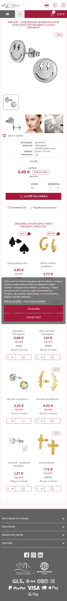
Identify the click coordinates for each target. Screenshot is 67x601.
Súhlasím (34, 309)
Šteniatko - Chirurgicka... (19, 333)
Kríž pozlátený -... (48, 462)
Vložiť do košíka (35, 196)
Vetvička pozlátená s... (48, 399)
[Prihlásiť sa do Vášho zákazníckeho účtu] (63, 5)
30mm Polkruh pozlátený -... (48, 265)
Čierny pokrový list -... (18, 263)
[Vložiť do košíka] (23, 357)
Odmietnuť (33, 317)
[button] (57, 14)
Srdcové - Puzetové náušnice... (19, 464)
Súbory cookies (13, 301)
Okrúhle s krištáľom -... (19, 399)
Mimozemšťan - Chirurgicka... (48, 333)
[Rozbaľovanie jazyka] (46, 5)
